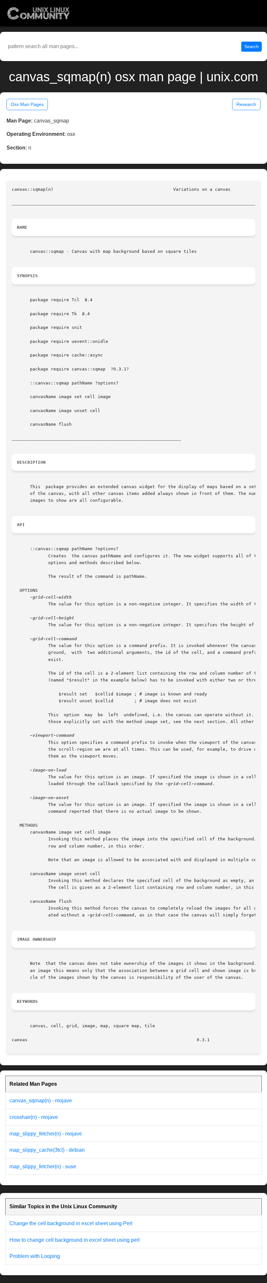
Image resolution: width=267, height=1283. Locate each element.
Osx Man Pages (27, 104)
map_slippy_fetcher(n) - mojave (45, 1133)
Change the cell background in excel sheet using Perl (71, 1223)
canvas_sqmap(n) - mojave (40, 1100)
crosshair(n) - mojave (33, 1117)
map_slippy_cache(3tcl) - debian (47, 1150)
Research (246, 104)
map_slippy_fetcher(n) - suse (42, 1166)
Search (251, 46)
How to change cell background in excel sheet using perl (74, 1240)
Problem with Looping (34, 1256)
